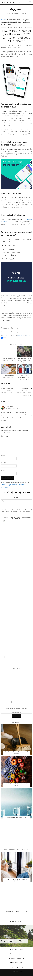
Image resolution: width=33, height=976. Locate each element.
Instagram (17, 954)
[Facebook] (13, 2)
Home (3, 20)
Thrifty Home (18, 971)
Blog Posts (22, 27)
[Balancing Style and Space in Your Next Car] (8, 351)
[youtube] (24, 492)
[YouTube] (11, 2)
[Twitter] (2, 2)
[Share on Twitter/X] (7, 383)
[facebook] (12, 492)
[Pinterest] (7, 2)
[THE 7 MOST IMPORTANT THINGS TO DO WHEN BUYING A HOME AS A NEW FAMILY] (24, 369)
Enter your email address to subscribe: (16, 708)
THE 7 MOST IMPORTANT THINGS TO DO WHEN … (24, 377)
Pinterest (17, 958)
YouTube (17, 962)
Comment (5, 436)
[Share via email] (2, 383)
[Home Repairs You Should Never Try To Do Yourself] (8, 369)
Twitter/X (17, 949)
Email (3, 463)
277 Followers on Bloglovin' (17, 657)
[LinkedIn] (27, 336)
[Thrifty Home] (16, 7)
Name (3, 456)
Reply (4, 420)
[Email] (28, 492)
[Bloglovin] (16, 2)
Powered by (16, 974)
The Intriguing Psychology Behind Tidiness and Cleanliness (24, 392)
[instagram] (8, 492)
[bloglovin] (16, 492)
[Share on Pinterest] (9, 383)
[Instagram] (5, 2)
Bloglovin (17, 967)
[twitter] (4, 492)
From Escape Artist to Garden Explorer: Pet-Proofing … (24, 360)
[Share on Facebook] (4, 383)
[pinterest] (20, 492)
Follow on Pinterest (17, 702)
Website (4, 470)
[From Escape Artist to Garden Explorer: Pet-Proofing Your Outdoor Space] (24, 351)
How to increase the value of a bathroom (8, 391)
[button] (31, 2)
